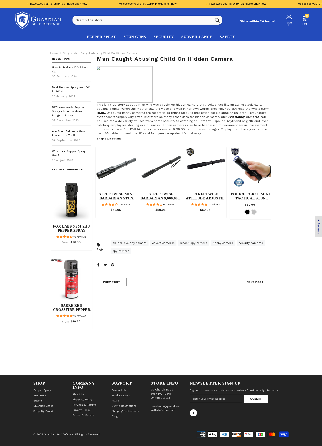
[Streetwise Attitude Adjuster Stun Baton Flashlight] (205, 167)
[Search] (147, 20)
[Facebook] (98, 264)
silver (254, 212)
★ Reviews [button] (318, 226)
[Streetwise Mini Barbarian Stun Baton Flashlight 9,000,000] (116, 167)
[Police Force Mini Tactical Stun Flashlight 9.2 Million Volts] (250, 167)
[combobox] (142, 20)
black (247, 212)
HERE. (101, 113)
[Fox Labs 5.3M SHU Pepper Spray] (71, 199)
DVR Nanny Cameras (243, 117)
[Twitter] (105, 264)
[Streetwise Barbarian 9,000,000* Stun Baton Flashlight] (161, 167)
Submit (256, 398)
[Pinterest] (112, 264)
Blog (66, 53)
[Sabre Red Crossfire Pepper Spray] (71, 279)
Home (54, 53)
